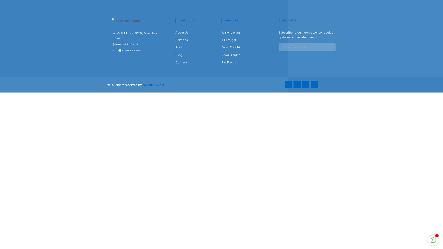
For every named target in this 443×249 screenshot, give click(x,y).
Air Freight (229, 40)
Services (181, 40)
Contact (181, 62)
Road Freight (231, 55)
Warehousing (231, 32)
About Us (181, 32)
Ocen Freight (231, 47)
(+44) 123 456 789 (125, 44)
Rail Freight (229, 62)
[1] (433, 240)
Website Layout (153, 85)
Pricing (180, 47)
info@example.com (127, 50)
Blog (178, 55)
